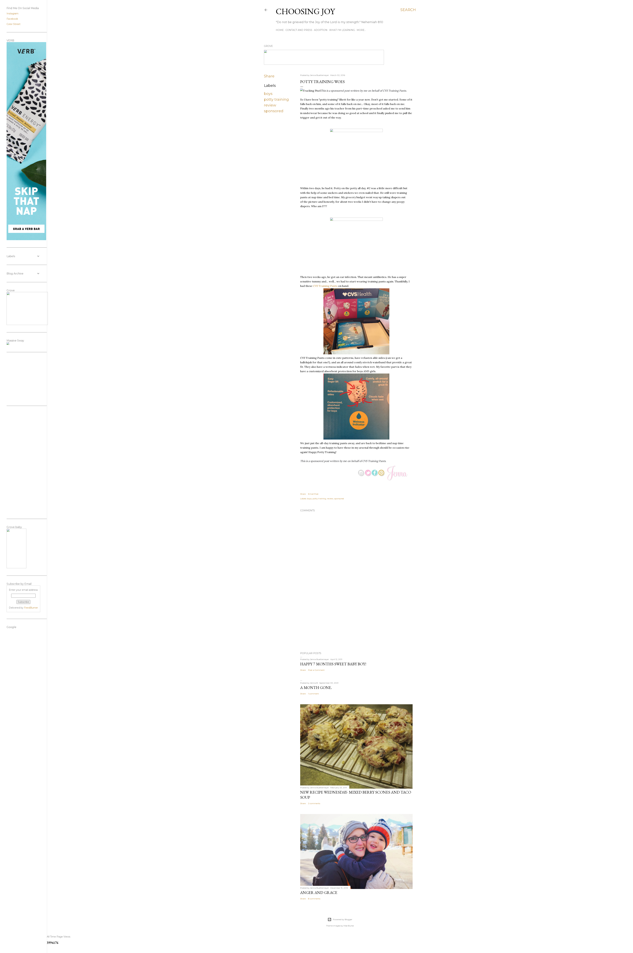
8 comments (314, 898)
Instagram (12, 13)
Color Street (13, 24)
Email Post (313, 494)
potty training (276, 99)
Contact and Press (299, 30)
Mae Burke (349, 925)
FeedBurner (31, 607)
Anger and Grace (318, 892)
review (270, 105)
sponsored (273, 111)
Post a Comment (316, 670)
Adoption (320, 30)
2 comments (314, 803)
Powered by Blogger (342, 919)
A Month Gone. (316, 687)
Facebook (12, 18)
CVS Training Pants (325, 286)
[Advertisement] (356, 620)
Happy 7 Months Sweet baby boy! (333, 663)
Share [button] (269, 76)
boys (268, 93)
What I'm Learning (342, 30)
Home (280, 30)
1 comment (313, 693)
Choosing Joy (305, 11)
